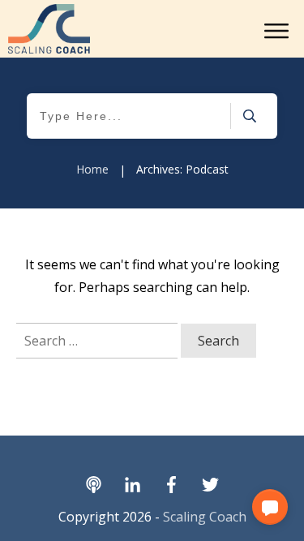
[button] (270, 507)
